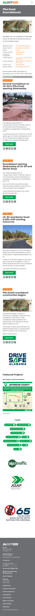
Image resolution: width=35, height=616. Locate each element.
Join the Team (7, 598)
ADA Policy (6, 607)
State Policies (7, 604)
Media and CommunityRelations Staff (10, 572)
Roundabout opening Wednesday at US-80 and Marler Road (17, 166)
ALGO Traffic (6, 581)
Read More (10, 144)
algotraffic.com (8, 73)
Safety (25, 437)
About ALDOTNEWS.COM (10, 568)
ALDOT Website (7, 576)
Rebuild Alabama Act (11, 441)
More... (17, 449)
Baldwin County (25, 441)
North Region (10, 425)
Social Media (7, 594)
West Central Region (17, 429)
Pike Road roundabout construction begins (15, 294)
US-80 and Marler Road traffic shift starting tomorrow (16, 219)
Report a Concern (8, 601)
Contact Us (6, 560)
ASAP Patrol (6, 582)
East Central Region (13, 437)
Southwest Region (17, 433)
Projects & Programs (9, 588)
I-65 (25, 445)
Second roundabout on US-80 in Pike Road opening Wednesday (16, 86)
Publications (7, 585)
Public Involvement (14, 445)
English (7, 565)
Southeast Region (24, 425)
